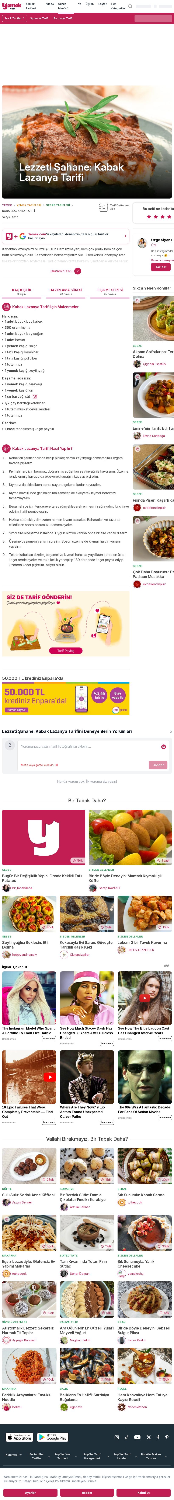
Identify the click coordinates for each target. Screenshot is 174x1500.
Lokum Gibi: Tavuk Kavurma (142, 942)
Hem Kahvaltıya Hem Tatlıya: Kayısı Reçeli (143, 1397)
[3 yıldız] (163, 217)
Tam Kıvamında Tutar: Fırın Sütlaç (83, 1263)
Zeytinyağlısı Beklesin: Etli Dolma (25, 944)
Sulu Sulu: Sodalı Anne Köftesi (28, 1195)
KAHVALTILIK (69, 1322)
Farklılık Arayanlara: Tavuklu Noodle (26, 1397)
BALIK (64, 1388)
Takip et (160, 267)
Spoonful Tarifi (39, 18)
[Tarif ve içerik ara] (130, 6)
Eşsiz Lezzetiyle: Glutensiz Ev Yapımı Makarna (28, 1263)
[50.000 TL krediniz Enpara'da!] (65, 698)
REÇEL (122, 1388)
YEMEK (7, 205)
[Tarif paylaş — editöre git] (65, 621)
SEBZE (137, 345)
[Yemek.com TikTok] (126, 1437)
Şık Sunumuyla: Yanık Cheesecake (136, 1263)
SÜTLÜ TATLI (69, 1255)
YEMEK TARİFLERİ (29, 205)
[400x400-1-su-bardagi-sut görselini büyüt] (35, 396)
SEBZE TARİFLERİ (58, 205)
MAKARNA (9, 1255)
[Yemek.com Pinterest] (166, 1437)
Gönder (158, 765)
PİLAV (121, 1322)
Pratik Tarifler (12, 18)
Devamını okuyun (162, 260)
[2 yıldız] (156, 217)
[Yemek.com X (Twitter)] (148, 1437)
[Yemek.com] (11, 6)
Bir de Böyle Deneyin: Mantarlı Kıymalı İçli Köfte (125, 878)
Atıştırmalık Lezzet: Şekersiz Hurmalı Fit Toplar (28, 1330)
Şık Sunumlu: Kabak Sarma (141, 1195)
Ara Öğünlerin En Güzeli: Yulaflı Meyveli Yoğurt (87, 1330)
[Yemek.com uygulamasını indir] (20, 1437)
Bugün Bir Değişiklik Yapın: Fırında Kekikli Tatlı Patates (42, 878)
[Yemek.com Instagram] (117, 1437)
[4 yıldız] (169, 217)
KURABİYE (67, 1189)
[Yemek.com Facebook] (158, 1437)
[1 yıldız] (149, 217)
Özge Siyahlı (161, 240)
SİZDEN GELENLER (101, 869)
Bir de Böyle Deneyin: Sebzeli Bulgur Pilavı (144, 1330)
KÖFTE (7, 1189)
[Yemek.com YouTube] (137, 1437)
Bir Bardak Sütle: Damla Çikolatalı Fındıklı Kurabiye (83, 1197)
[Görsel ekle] (163, 747)
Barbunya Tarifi (62, 18)
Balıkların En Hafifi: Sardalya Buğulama (84, 1397)
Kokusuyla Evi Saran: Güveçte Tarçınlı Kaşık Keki (86, 944)
